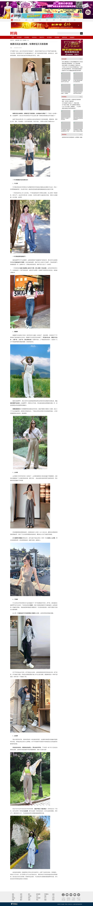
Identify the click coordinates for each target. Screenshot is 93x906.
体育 (21, 894)
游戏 (29, 899)
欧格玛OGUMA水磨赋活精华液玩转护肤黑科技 (72, 70)
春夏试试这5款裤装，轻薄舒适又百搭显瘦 (71, 99)
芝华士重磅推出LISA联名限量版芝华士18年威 (72, 61)
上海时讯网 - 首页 (16, 20)
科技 (40, 20)
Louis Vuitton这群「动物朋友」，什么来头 (71, 106)
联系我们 (73, 899)
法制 (21, 896)
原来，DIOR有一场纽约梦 (68, 101)
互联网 (29, 896)
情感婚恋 (72, 37)
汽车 (53, 896)
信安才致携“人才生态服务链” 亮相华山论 (71, 65)
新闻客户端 (63, 894)
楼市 (21, 899)
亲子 (37, 896)
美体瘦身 (57, 37)
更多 (81, 59)
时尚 (74, 20)
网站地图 (63, 899)
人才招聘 (78, 899)
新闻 (26, 20)
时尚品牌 (19, 37)
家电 (29, 898)
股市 (29, 894)
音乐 (45, 898)
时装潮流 (26, 37)
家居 (53, 898)
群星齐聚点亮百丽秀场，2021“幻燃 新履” (71, 63)
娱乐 (61, 20)
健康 (54, 20)
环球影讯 (46, 894)
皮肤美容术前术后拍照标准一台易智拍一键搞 (72, 137)
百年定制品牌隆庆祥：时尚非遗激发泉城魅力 (72, 68)
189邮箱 (70, 894)
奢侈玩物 (64, 37)
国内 (13, 894)
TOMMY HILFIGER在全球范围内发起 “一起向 (72, 67)
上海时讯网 (17, 40)
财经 (33, 20)
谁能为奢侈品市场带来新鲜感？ (69, 108)
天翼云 (74, 894)
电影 (45, 896)
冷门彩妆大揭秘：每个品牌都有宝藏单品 (71, 104)
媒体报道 (68, 898)
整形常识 (42, 37)
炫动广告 (78, 898)
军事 (13, 899)
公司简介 (63, 898)
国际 (13, 896)
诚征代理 (68, 899)
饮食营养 (38, 898)
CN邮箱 (67, 894)
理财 (21, 898)
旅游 (53, 894)
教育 (47, 20)
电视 (45, 899)
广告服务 (73, 898)
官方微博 (78, 894)
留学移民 (38, 894)
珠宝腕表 (49, 37)
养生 (37, 899)
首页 (13, 37)
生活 (68, 20)
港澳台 (13, 898)
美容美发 (34, 37)
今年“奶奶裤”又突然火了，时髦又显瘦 (70, 103)
